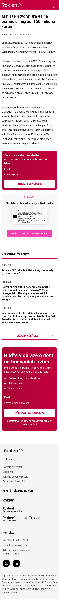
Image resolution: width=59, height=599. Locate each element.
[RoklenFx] (12, 509)
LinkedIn (16, 563)
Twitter (6, 563)
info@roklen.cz (19, 545)
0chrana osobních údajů (15, 476)
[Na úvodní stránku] (13, 5)
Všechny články (27, 335)
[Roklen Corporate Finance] (21, 519)
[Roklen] (8, 500)
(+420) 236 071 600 (19, 540)
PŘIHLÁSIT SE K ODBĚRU (29, 184)
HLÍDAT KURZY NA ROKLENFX (29, 233)
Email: (7, 169)
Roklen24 (6, 34)
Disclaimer (8, 471)
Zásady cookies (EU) (14, 481)
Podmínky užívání (12, 466)
